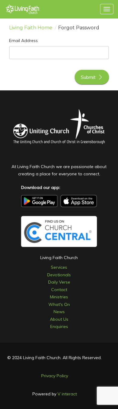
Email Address (23, 40)
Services (59, 267)
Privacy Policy (54, 375)
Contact (59, 289)
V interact (67, 394)
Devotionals (59, 275)
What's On (59, 304)
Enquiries (59, 326)
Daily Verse (59, 282)
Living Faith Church (59, 257)
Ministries (59, 297)
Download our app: (40, 187)
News (59, 311)
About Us (59, 319)
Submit (88, 77)
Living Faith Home (30, 28)
